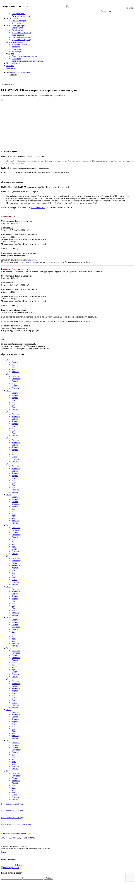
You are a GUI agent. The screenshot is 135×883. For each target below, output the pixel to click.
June (13, 367)
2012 (8, 740)
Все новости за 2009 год (12, 811)
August (15, 362)
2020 (8, 494)
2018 (8, 556)
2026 (8, 360)
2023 (8, 412)
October (15, 419)
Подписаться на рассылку (15, 6)
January (15, 409)
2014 (8, 679)
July (13, 364)
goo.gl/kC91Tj (31, 260)
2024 (8, 390)
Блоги (3, 852)
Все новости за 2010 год (12, 804)
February (15, 371)
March (14, 369)
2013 (8, 709)
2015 (8, 648)
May (13, 383)
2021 (8, 464)
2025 (8, 374)
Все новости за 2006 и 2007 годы (16, 824)
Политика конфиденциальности (15, 833)
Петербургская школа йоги (18, 72)
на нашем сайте (38, 207)
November (16, 395)
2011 (8, 771)
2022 (8, 438)
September (16, 379)
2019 (8, 525)
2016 (8, 617)
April (14, 407)
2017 (8, 587)
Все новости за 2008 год (12, 817)
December (16, 376)
